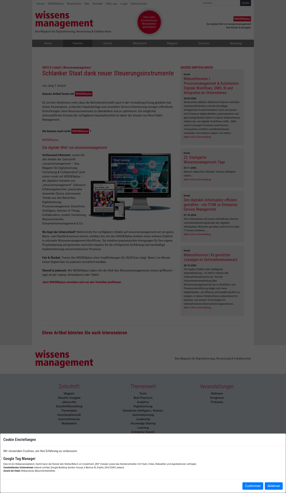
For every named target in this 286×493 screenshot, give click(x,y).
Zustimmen (253, 486)
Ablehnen (273, 486)
